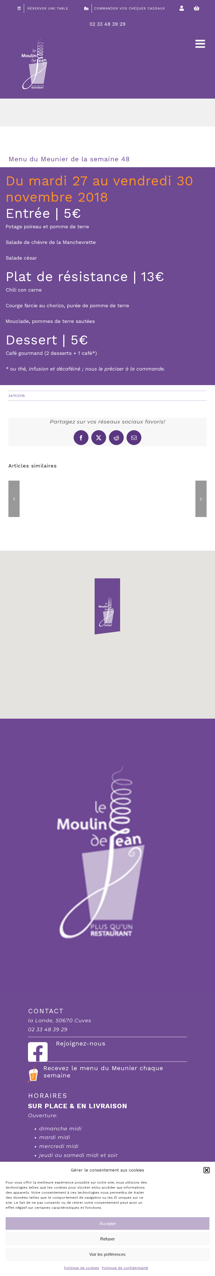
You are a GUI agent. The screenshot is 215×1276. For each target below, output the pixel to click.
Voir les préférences (107, 1254)
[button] (206, 1170)
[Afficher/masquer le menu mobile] (201, 43)
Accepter (107, 1223)
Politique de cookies (81, 1268)
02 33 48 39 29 (107, 24)
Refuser (107, 1239)
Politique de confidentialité (125, 1268)
